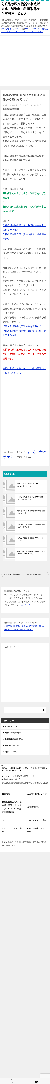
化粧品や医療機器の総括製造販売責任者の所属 (31, 512)
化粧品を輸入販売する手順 (37, 830)
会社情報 (6, 794)
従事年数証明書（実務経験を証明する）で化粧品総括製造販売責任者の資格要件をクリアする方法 (24, 330)
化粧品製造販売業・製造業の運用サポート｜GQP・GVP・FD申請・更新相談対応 (12, 807)
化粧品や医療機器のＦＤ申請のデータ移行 (14, 574)
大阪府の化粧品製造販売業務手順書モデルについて (31, 525)
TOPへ (37, 1082)
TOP (24, 769)
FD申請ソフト (11, 726)
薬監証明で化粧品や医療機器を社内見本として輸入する (31, 553)
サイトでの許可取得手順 (12, 830)
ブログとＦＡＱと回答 (36, 820)
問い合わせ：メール (10, 29)
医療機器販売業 (12, 745)
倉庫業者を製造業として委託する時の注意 (37, 574)
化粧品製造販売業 (10, 109)
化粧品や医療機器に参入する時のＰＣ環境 (31, 539)
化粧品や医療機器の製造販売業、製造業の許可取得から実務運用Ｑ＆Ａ (20, 8)
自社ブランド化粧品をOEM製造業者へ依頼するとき (30, 485)
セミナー (6, 820)
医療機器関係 (33, 807)
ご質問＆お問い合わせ (37, 794)
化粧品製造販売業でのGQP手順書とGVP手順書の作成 (30, 498)
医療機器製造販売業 (14, 739)
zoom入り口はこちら (29, 605)
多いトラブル (11, 752)
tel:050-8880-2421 (33, 29)
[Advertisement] (25, 61)
